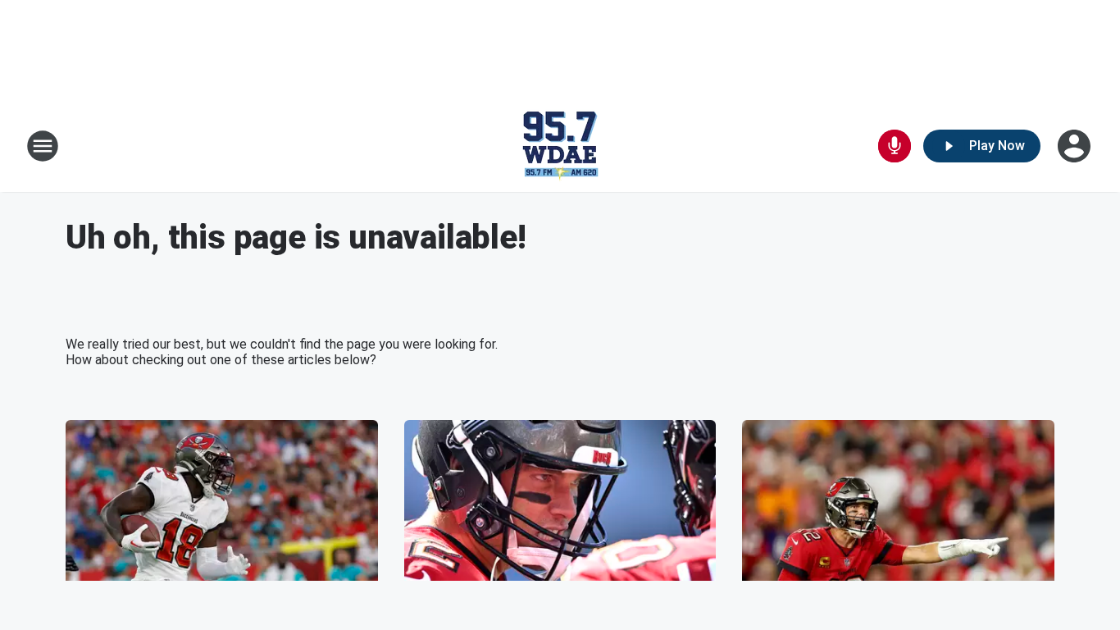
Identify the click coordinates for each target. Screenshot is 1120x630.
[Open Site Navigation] (42, 146)
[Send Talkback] (894, 146)
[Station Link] (560, 146)
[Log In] (1076, 146)
